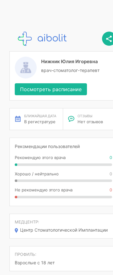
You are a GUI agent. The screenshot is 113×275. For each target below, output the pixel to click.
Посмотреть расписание (51, 89)
